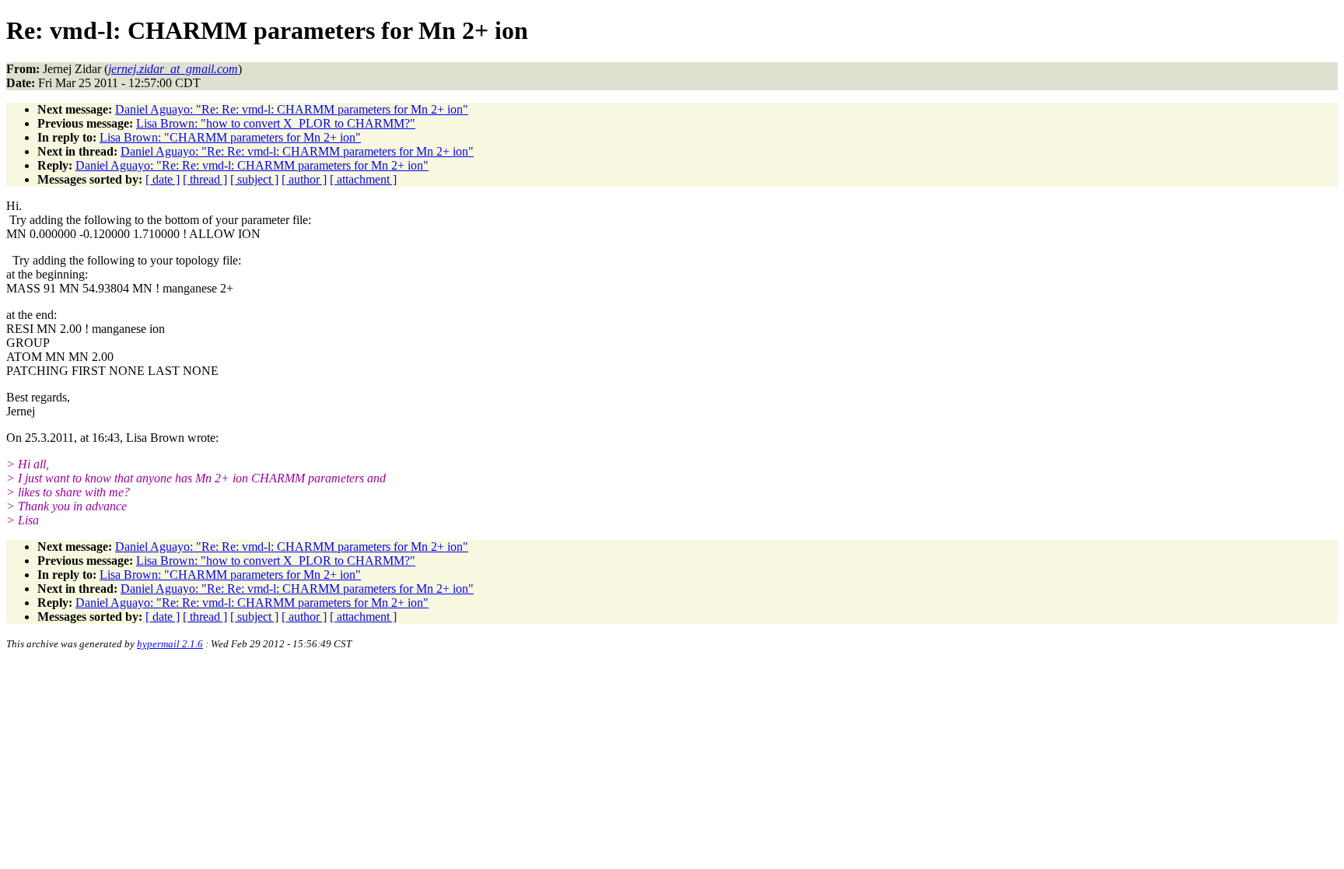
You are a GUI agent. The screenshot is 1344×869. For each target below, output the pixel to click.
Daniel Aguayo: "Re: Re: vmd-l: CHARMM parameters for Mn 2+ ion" (291, 109)
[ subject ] (254, 179)
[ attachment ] (363, 179)
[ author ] (304, 179)
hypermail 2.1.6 (170, 644)
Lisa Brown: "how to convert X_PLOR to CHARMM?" (275, 123)
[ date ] (162, 179)
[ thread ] (205, 179)
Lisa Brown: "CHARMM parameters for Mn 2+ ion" (230, 137)
